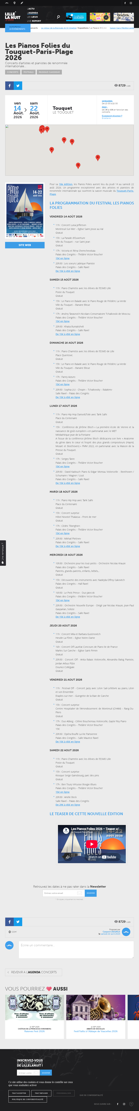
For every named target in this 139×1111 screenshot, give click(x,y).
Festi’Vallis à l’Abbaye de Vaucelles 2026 (95, 1031)
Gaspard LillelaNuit (111, 931)
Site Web (25, 245)
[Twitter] (18, 85)
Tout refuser (41, 1093)
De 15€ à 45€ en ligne (68, 271)
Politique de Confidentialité (88, 1095)
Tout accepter (19, 1093)
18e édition (65, 184)
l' (32, 13)
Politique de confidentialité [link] (27, 1099)
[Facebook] (9, 85)
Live (34, 21)
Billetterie (106, 118)
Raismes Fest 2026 (34, 1031)
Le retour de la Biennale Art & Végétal (45, 28)
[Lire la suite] (34, 1007)
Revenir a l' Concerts (34, 972)
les (32, 17)
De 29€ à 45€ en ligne (68, 804)
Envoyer (91, 893)
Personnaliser (64, 1093)
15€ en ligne (63, 258)
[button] (64, 140)
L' (31, 8)
